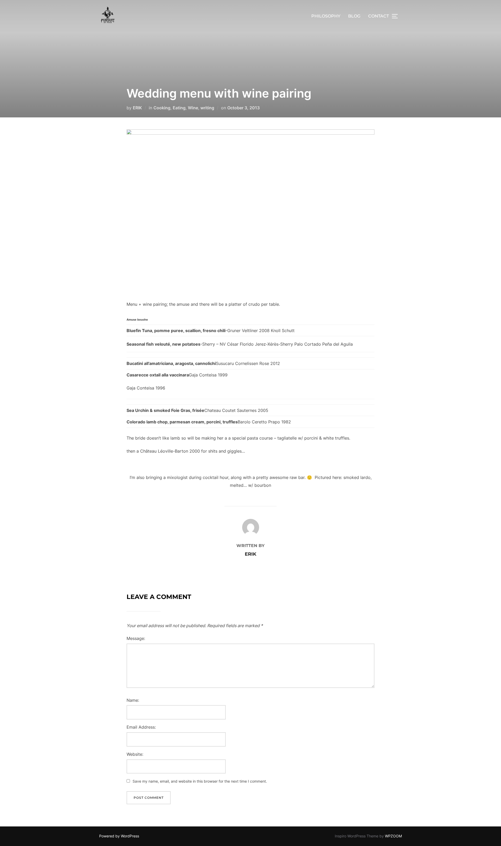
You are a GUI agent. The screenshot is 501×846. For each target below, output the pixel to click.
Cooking (161, 107)
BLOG (354, 16)
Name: (133, 700)
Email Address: (141, 727)
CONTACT (378, 16)
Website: (135, 754)
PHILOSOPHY (325, 16)
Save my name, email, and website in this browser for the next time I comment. (200, 781)
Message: (136, 638)
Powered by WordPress (119, 836)
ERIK (137, 107)
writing (207, 107)
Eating (179, 107)
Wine (193, 107)
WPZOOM (393, 836)
